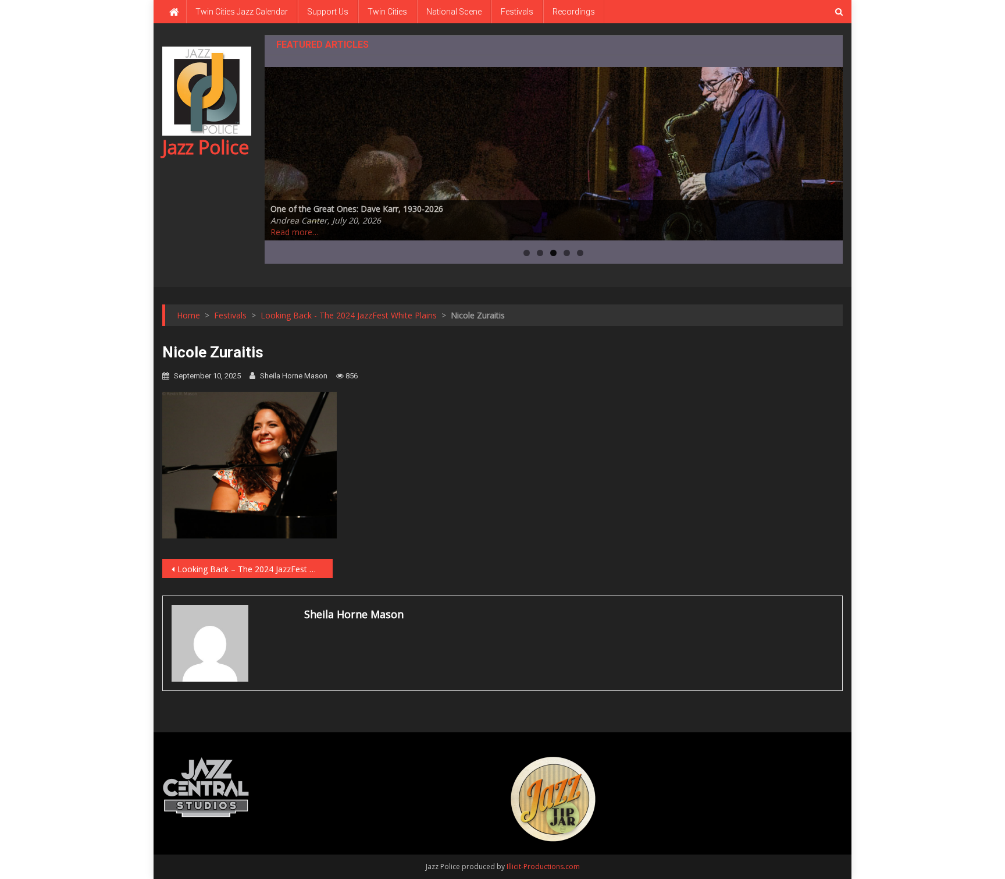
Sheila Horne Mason (293, 375)
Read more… (294, 232)
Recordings (574, 11)
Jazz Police (205, 147)
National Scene (454, 11)
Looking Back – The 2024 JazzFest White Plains (255, 569)
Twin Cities (387, 11)
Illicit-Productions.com (543, 866)
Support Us (327, 11)
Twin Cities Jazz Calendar (241, 11)
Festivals (517, 11)
